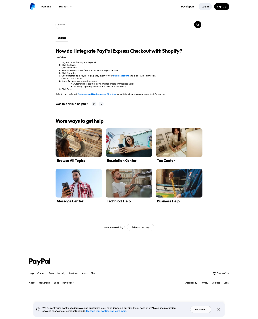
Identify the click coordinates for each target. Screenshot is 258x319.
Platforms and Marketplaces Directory (96, 94)
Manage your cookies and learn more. (106, 310)
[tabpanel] (127, 72)
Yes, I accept (201, 309)
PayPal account (121, 75)
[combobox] (129, 24)
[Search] (197, 24)
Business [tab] (62, 38)
